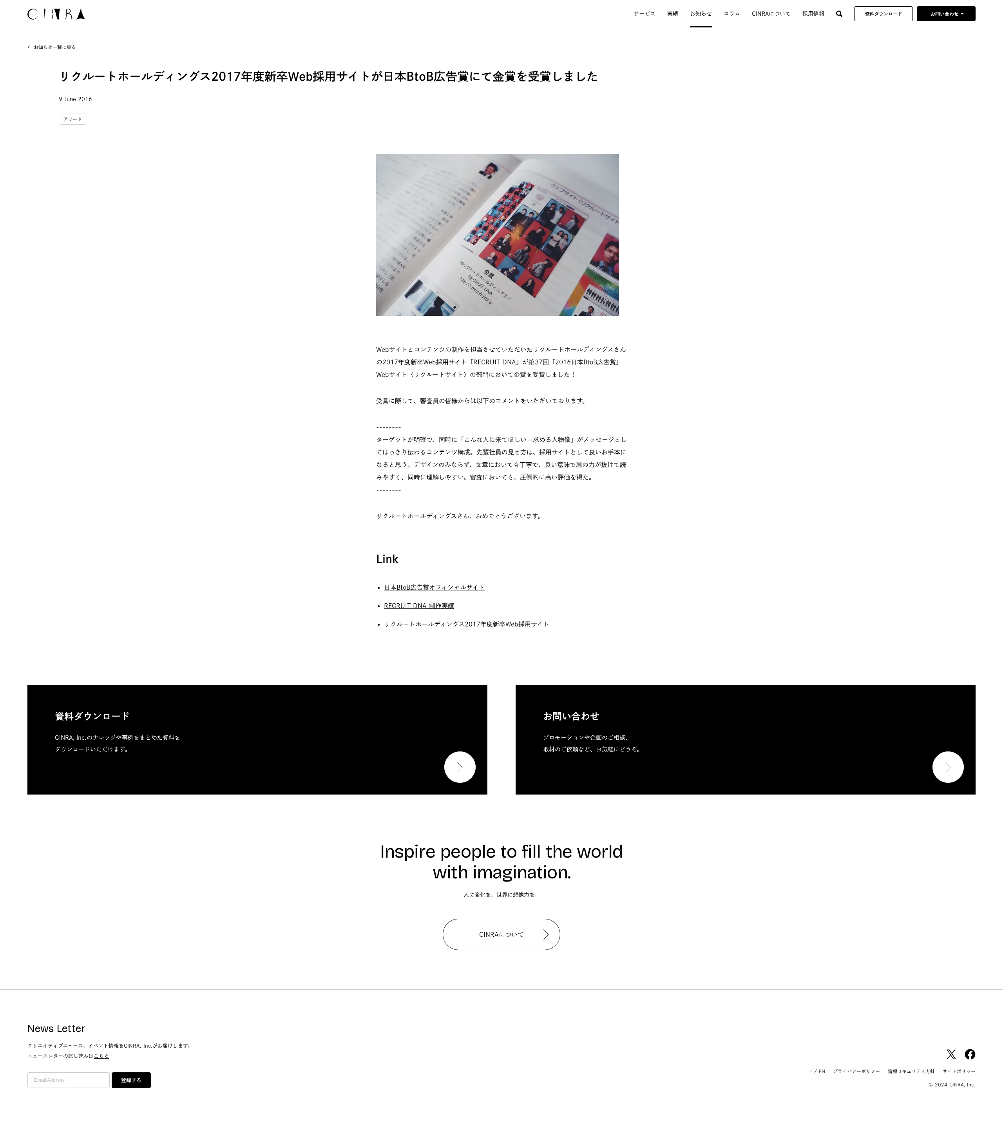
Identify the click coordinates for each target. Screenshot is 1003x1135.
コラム (732, 13)
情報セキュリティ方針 (911, 1071)
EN (822, 1071)
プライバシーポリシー (856, 1071)
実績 (672, 13)
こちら (101, 1056)
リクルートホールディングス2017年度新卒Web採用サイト (466, 624)
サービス (644, 13)
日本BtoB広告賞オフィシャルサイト (434, 587)
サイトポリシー (959, 1071)
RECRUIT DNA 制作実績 (419, 606)
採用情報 (813, 13)
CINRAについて (771, 13)
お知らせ (701, 13)
